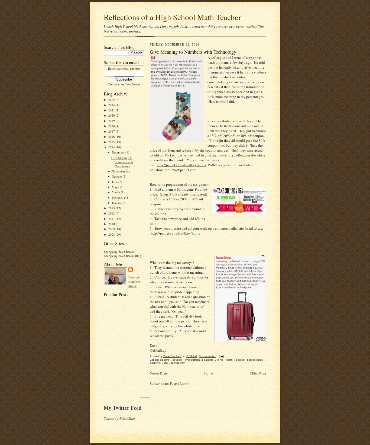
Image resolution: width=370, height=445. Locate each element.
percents (155, 362)
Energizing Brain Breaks (119, 251)
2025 (112, 100)
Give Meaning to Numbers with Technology (122, 162)
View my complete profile (134, 281)
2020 (112, 115)
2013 (112, 208)
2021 (112, 110)
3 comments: (207, 356)
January (117, 203)
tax (166, 362)
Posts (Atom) (179, 383)
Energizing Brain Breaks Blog (122, 256)
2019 (112, 121)
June (115, 182)
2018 (112, 126)
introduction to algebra (199, 359)
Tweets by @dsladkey (120, 418)
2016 (112, 137)
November (119, 171)
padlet (240, 359)
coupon (177, 359)
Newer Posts (158, 373)
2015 (112, 142)
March (116, 192)
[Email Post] (221, 356)
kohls (220, 359)
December (118, 152)
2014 (112, 147)
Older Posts (258, 373)
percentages (255, 359)
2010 (112, 224)
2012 (112, 213)
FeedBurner (132, 84)
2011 (112, 219)
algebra (164, 359)
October (117, 176)
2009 (112, 229)
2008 (112, 234)
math (229, 359)
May (115, 187)
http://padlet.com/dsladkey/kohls (181, 164)
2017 (112, 131)
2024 (112, 105)
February (118, 198)
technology (178, 362)
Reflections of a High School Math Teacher (172, 17)
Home (208, 373)
